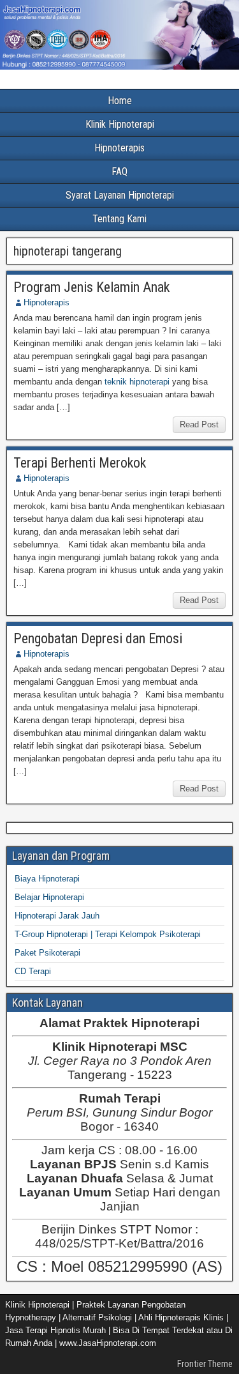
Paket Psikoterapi (47, 953)
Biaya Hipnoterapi (47, 878)
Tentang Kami (119, 219)
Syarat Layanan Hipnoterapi (120, 195)
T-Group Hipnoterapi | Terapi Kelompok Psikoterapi (108, 934)
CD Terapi (33, 971)
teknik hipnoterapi (137, 381)
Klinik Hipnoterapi (119, 124)
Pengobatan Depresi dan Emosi (97, 638)
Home (120, 101)
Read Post (199, 424)
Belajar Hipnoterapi (49, 897)
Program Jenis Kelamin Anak (91, 287)
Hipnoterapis (119, 148)
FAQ (119, 171)
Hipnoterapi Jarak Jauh (57, 915)
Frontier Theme (205, 1364)
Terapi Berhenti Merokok (79, 463)
